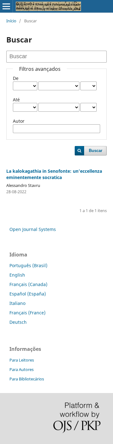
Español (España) (27, 294)
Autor (18, 121)
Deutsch (18, 322)
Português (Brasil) (28, 265)
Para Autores (21, 369)
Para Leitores (21, 360)
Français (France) (27, 313)
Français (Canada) (28, 284)
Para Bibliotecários (26, 379)
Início (11, 21)
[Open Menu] (6, 6)
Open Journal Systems (32, 229)
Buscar (95, 150)
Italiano (17, 303)
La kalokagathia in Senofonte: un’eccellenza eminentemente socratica (54, 174)
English (17, 275)
